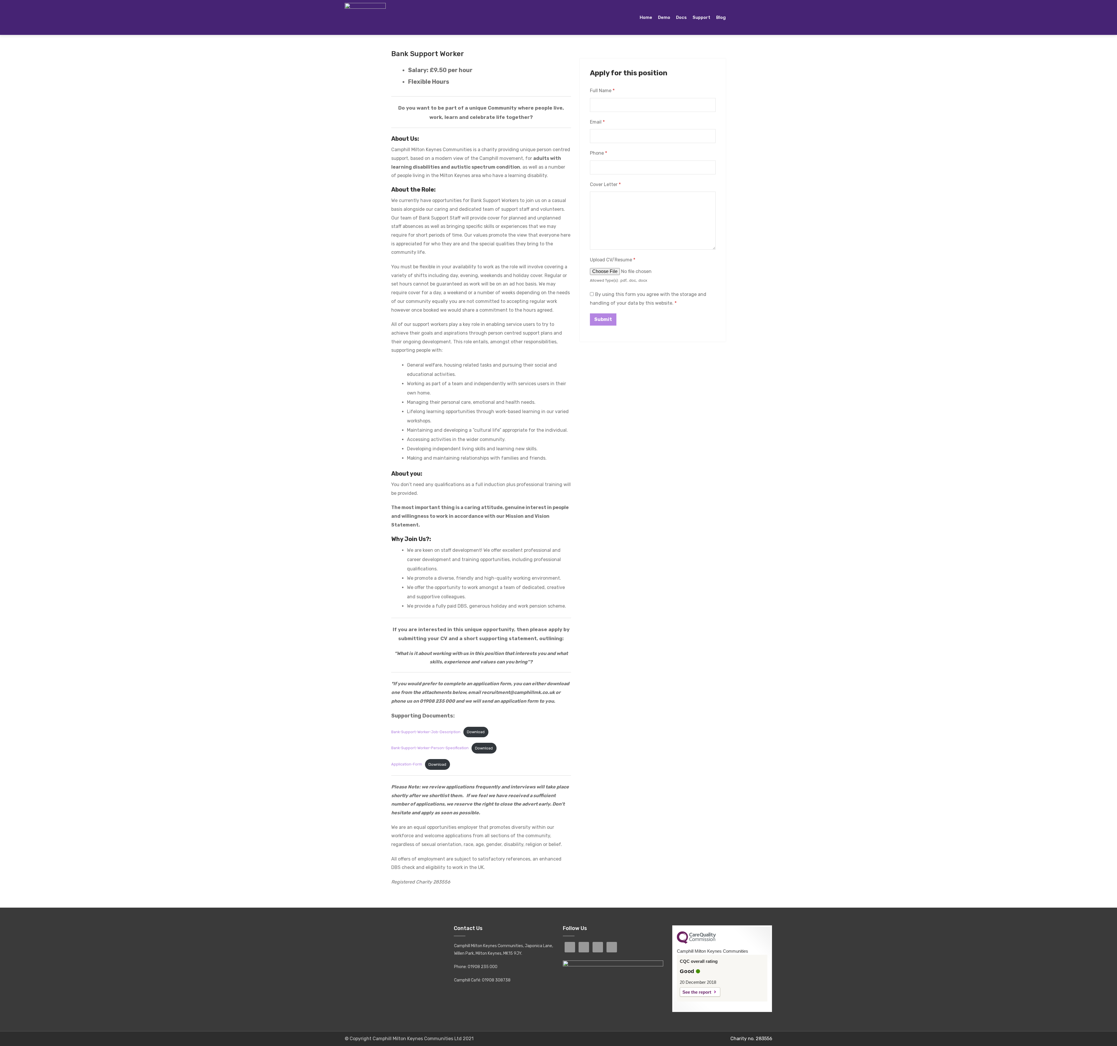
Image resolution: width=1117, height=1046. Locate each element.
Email (597, 122)
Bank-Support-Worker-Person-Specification (430, 748)
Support (701, 17)
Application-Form (406, 764)
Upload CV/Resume (612, 260)
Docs (681, 17)
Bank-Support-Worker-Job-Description (425, 732)
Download (476, 732)
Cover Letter (605, 184)
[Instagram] (752, 17)
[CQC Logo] (696, 942)
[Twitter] (761, 17)
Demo (664, 17)
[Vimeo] (770, 17)
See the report (696, 992)
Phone (598, 153)
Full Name (602, 90)
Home (646, 17)
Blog (721, 17)
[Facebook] (742, 17)
